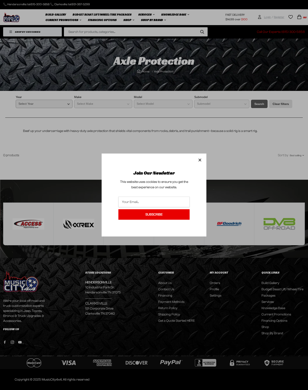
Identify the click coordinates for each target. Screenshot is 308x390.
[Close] (199, 160)
